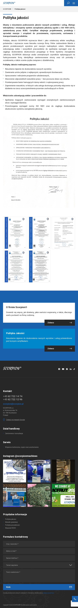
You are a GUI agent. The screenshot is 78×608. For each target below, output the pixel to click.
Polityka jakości (10, 519)
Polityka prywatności (12, 525)
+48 (12, 396)
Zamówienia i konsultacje (14, 433)
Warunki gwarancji (11, 522)
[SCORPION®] (9, 3)
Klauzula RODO (10, 528)
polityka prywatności (48, 593)
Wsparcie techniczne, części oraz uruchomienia (21, 447)
